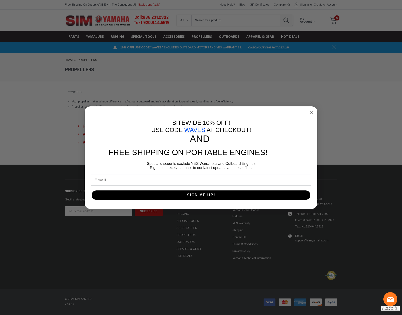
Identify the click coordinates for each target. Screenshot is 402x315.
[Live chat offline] (391, 301)
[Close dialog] (311, 112)
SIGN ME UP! (201, 195)
